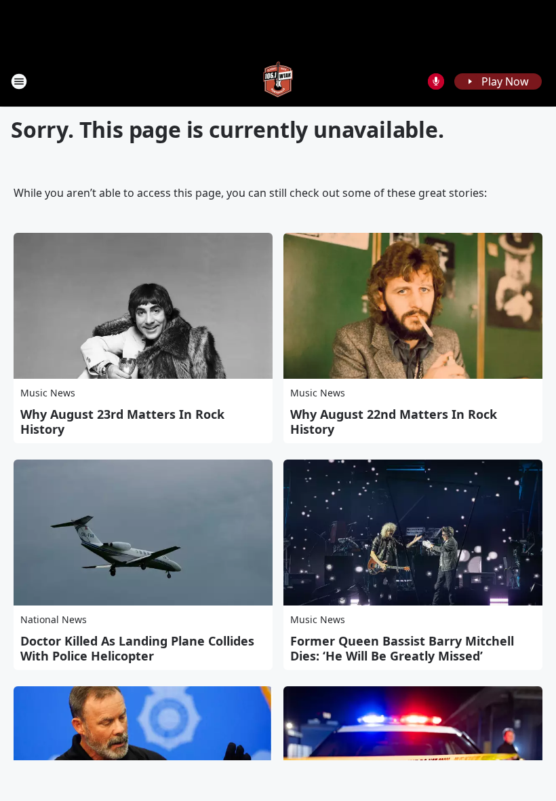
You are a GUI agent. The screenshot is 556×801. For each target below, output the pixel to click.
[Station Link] (278, 81)
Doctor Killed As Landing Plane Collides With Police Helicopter (137, 648)
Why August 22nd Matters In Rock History (393, 421)
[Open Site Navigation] (19, 81)
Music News (47, 392)
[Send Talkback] (436, 81)
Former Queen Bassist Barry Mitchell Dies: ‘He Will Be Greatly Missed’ (402, 648)
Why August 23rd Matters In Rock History (122, 421)
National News (53, 619)
